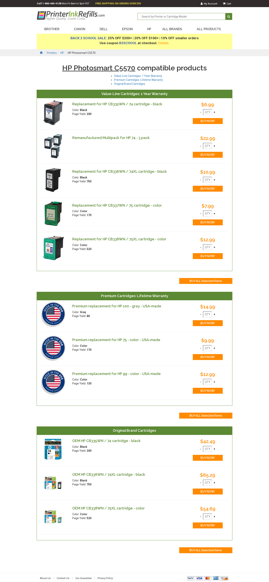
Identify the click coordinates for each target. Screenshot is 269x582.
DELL (104, 29)
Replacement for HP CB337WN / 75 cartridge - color (117, 205)
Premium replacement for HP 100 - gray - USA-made (116, 306)
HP (149, 29)
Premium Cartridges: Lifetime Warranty (138, 79)
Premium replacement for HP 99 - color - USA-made (116, 374)
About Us (45, 578)
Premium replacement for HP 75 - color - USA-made (116, 340)
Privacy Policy (105, 578)
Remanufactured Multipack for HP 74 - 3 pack (111, 138)
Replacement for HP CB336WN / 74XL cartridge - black (119, 171)
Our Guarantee (83, 578)
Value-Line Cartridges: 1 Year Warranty (138, 75)
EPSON (127, 29)
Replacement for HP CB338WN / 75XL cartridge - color (119, 239)
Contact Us (63, 578)
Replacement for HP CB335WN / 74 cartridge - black (117, 104)
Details (163, 43)
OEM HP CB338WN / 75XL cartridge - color (108, 508)
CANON (79, 29)
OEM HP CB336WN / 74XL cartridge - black (108, 474)
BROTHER (51, 29)
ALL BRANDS (172, 29)
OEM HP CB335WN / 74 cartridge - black (106, 441)
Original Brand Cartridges (129, 83)
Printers (52, 52)
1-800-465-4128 (51, 3)
